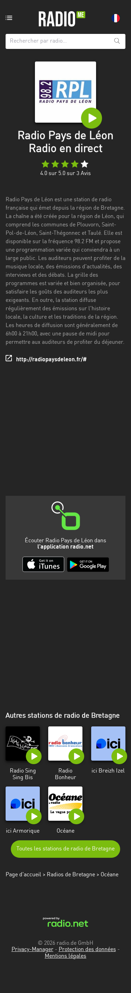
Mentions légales (65, 956)
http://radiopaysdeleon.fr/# (51, 360)
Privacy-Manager (32, 949)
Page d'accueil (23, 875)
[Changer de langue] (115, 18)
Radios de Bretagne (71, 875)
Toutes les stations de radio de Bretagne (65, 849)
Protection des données (87, 949)
